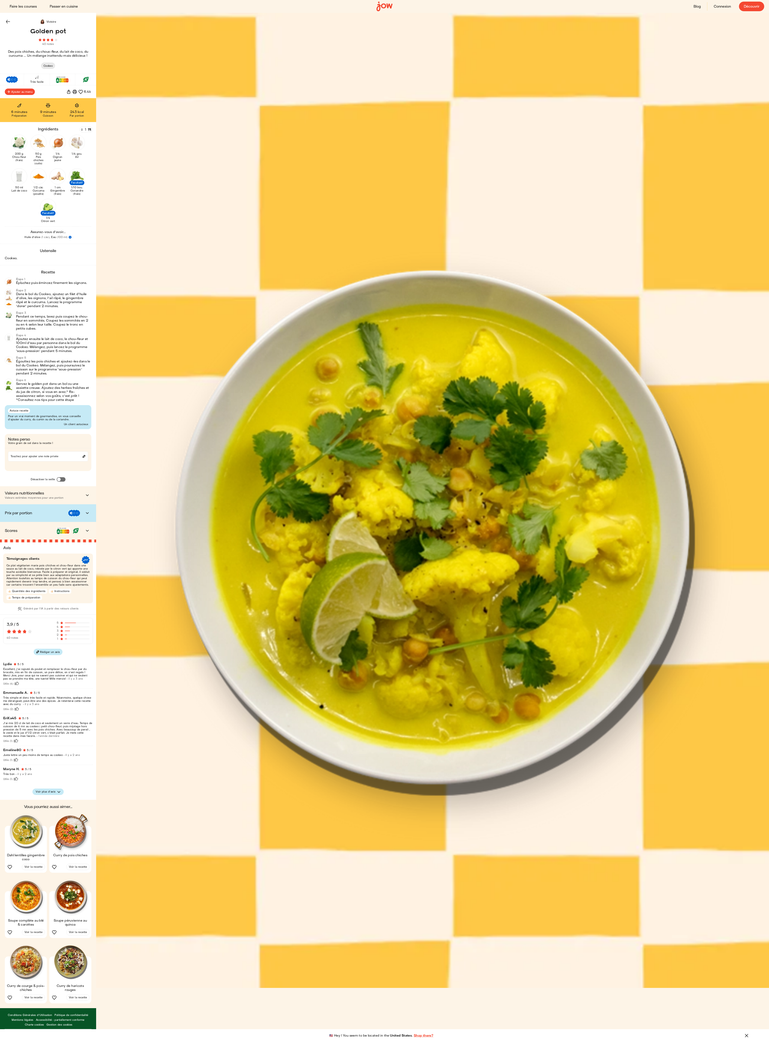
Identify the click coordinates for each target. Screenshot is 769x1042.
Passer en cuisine (64, 6)
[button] (8, 21)
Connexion (722, 6)
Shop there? (423, 1035)
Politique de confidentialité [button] (71, 1015)
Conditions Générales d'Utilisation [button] (30, 1015)
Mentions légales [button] (22, 1019)
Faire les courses (23, 6)
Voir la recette (33, 866)
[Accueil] (384, 6)
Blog (697, 6)
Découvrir (751, 6)
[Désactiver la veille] (61, 479)
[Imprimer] (75, 92)
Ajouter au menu (21, 91)
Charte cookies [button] (34, 1024)
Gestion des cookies (59, 1024)
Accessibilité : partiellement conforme (60, 1019)
